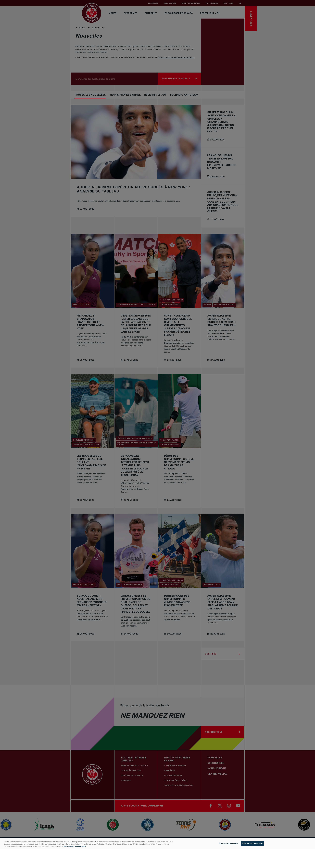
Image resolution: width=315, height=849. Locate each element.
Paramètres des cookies (229, 843)
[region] (157, 843)
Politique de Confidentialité (75, 846)
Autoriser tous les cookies (252, 843)
